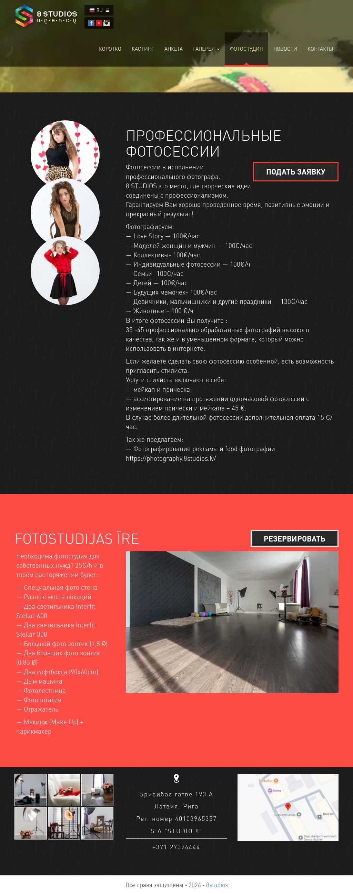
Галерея (204, 48)
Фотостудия (246, 48)
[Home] (46, 16)
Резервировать (294, 538)
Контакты (320, 48)
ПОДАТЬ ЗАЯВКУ (295, 171)
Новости (285, 48)
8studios (217, 884)
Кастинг (143, 48)
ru (99, 10)
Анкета (173, 48)
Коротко (110, 48)
